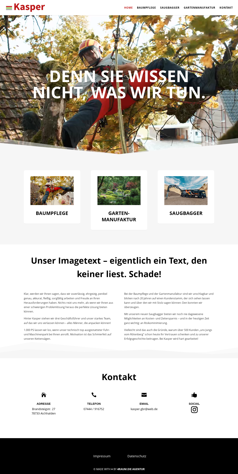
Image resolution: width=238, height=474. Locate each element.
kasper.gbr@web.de (144, 409)
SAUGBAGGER (170, 7)
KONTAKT (226, 7)
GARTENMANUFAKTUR (199, 7)
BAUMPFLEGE (146, 7)
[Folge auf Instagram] (194, 409)
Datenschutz (136, 456)
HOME (128, 7)
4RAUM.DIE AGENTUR (131, 469)
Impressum (102, 456)
